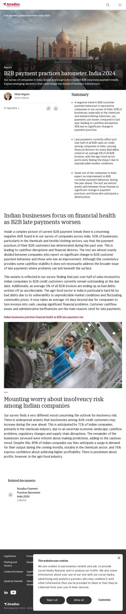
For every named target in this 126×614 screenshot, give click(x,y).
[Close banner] (119, 558)
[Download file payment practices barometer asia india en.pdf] (10, 494)
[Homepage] (11, 5)
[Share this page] (48, 108)
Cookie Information (13, 572)
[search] (107, 5)
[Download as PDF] (55, 108)
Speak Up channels (13, 581)
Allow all (79, 600)
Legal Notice (10, 556)
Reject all (52, 600)
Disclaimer (32, 562)
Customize (104, 600)
